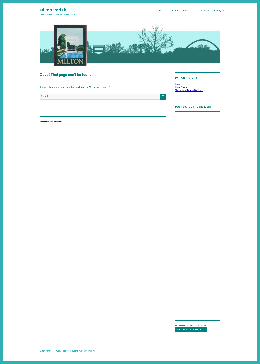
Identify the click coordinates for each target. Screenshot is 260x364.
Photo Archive (181, 87)
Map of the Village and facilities (189, 90)
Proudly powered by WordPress (84, 351)
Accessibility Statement (51, 121)
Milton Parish (53, 10)
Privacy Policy (61, 351)
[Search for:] (100, 96)
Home (162, 10)
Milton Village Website (191, 330)
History (217, 10)
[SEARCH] (163, 97)
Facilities (201, 10)
